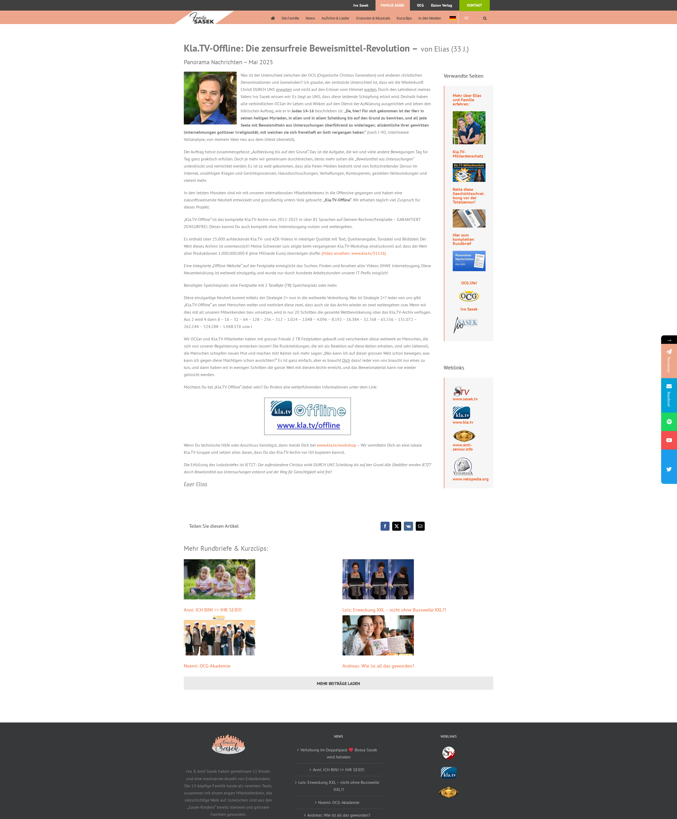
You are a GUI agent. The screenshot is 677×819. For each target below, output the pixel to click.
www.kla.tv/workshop (336, 445)
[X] (396, 526)
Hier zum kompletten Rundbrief (463, 239)
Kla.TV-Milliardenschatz (468, 154)
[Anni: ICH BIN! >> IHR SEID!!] (219, 579)
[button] (485, 18)
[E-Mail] (420, 526)
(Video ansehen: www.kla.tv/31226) (354, 253)
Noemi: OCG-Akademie (207, 666)
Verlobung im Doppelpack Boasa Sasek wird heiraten (338, 753)
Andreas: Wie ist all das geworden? (378, 666)
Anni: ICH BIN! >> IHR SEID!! (212, 610)
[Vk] (408, 526)
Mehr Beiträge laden (338, 683)
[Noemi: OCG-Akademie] (219, 635)
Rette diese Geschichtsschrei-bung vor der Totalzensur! (469, 196)
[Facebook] (385, 526)
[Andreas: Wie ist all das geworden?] (378, 635)
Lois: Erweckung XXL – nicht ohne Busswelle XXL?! (394, 610)
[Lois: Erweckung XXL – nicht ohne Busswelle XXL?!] (378, 579)
